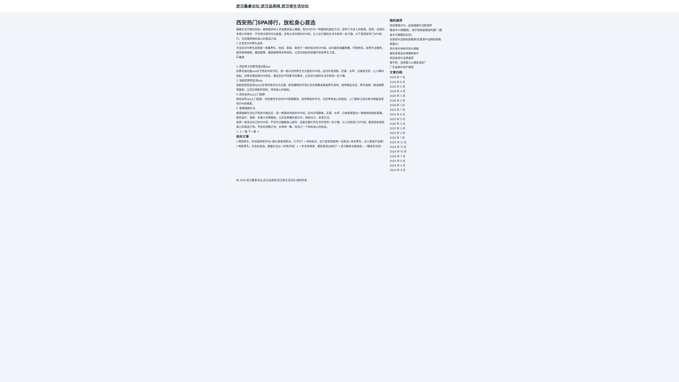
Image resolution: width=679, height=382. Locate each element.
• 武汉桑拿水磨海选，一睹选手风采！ (361, 146)
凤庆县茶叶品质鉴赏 (402, 58)
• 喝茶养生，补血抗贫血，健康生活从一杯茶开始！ (266, 146)
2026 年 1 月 (397, 105)
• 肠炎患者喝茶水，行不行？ (287, 141)
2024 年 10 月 (398, 151)
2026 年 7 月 (397, 77)
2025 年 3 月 (397, 128)
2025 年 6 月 (397, 114)
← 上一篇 (241, 131)
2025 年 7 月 (397, 109)
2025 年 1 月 (397, 137)
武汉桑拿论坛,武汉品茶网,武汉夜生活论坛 (272, 6)
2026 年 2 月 (397, 100)
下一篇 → (253, 131)
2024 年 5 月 (397, 165)
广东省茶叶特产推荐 (402, 67)
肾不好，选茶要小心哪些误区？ (408, 62)
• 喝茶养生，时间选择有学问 (253, 141)
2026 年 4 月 (397, 91)
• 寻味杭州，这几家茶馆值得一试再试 (326, 141)
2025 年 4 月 (397, 123)
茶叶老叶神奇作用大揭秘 (404, 48)
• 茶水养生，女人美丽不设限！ (367, 141)
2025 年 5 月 (397, 119)
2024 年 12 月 (398, 142)
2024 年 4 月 (397, 170)
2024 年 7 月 (397, 156)
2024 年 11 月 (398, 147)
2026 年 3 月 (397, 95)
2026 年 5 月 (397, 86)
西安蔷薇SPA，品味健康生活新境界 (411, 25)
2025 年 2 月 (397, 133)
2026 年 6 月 (397, 82)
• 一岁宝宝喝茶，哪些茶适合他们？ (318, 146)
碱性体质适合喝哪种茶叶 (404, 53)
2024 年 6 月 (397, 161)
